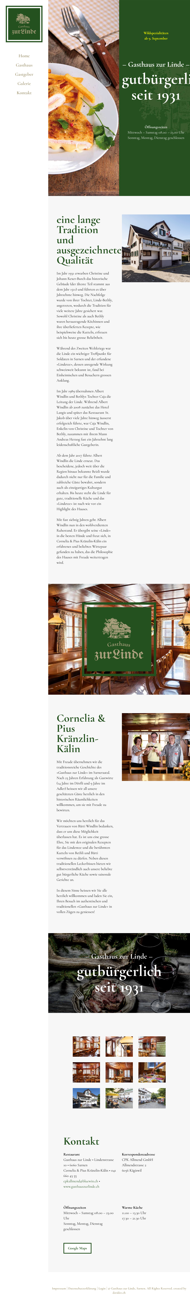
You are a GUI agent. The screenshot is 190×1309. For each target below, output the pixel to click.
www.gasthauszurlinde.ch (81, 1186)
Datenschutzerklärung (82, 1288)
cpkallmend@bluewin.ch (80, 1181)
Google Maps (77, 1248)
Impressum (59, 1288)
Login (102, 1288)
